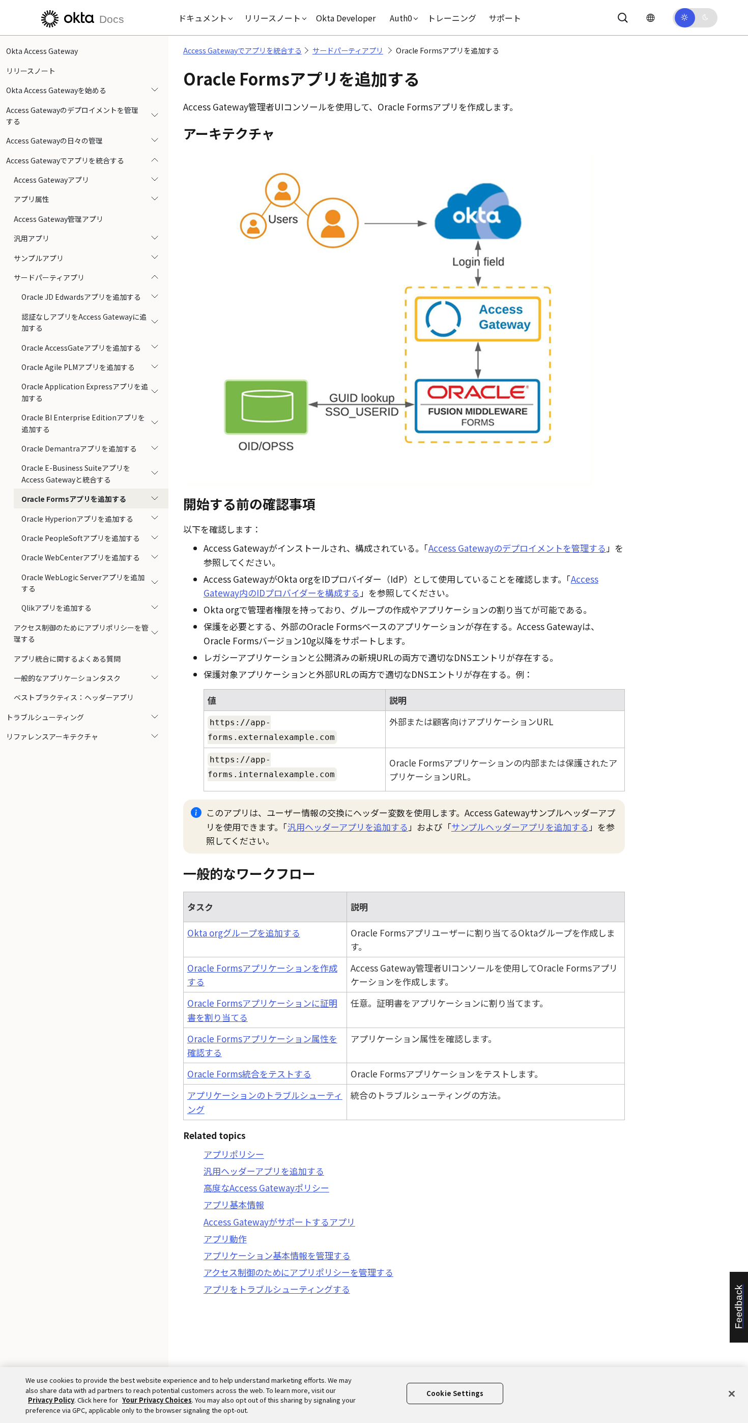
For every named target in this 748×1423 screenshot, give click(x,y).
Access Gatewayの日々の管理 (54, 140)
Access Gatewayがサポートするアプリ (279, 1221)
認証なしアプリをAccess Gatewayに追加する (84, 321)
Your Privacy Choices (157, 1400)
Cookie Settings (454, 1393)
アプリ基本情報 (234, 1204)
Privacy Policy (51, 1400)
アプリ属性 (31, 199)
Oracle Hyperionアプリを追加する (77, 518)
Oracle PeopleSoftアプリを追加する (80, 538)
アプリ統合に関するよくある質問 (67, 658)
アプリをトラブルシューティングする (277, 1289)
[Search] (623, 18)
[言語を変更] (650, 17)
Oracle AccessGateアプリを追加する (81, 347)
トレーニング (451, 18)
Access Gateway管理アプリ (58, 219)
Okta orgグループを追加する (243, 932)
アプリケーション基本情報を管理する (277, 1255)
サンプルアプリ (39, 257)
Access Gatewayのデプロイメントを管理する (72, 115)
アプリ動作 (225, 1238)
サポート (504, 18)
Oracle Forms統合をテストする (249, 1073)
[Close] (732, 1393)
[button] (203, 18)
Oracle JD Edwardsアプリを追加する (81, 297)
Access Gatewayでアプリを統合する (65, 160)
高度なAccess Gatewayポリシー (266, 1187)
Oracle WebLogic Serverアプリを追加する (83, 582)
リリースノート (30, 70)
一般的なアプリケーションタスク (67, 678)
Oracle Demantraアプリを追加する (79, 448)
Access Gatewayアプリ (51, 180)
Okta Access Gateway (42, 51)
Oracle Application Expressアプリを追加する (84, 392)
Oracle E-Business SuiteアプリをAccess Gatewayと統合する (75, 473)
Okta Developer (346, 18)
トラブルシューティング (45, 717)
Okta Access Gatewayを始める (56, 90)
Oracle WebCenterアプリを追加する (80, 557)
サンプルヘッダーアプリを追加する (520, 826)
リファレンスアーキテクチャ (52, 736)
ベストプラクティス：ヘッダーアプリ (74, 697)
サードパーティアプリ (49, 277)
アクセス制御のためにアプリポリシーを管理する (81, 633)
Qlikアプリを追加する (56, 608)
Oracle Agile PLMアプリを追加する (78, 367)
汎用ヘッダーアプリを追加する (347, 826)
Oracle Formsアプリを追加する (73, 499)
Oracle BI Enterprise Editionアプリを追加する (83, 423)
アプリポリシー (234, 1154)
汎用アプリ (31, 238)
